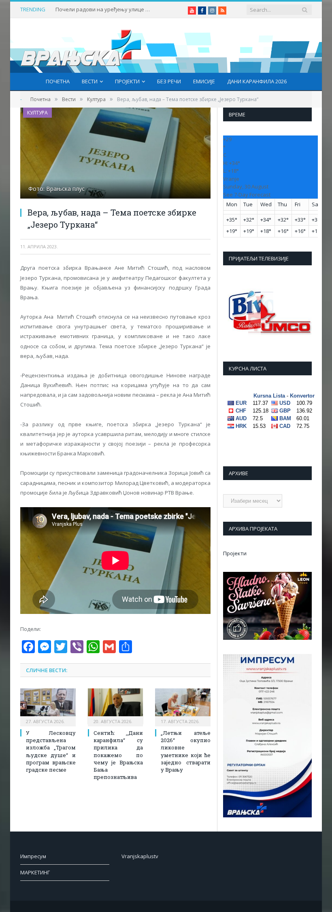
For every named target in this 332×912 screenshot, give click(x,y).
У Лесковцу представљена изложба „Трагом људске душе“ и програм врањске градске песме (51, 751)
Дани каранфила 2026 (257, 81)
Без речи (169, 81)
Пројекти (127, 81)
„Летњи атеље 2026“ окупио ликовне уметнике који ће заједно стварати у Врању (186, 751)
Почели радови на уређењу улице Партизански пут (104, 9)
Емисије (204, 81)
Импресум (33, 856)
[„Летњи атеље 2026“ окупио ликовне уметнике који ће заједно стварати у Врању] (183, 706)
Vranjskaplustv (139, 856)
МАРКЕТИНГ (35, 872)
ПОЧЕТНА (58, 81)
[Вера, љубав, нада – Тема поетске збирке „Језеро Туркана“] (115, 154)
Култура (37, 112)
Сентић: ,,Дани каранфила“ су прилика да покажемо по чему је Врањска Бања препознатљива (118, 755)
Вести (90, 81)
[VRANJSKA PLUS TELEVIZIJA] (81, 45)
